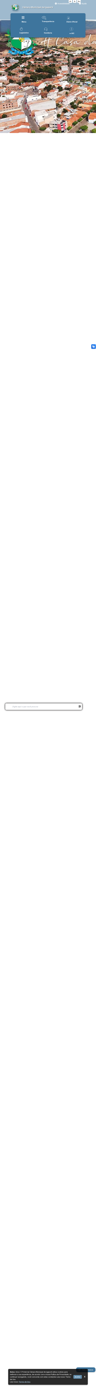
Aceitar (77, 1377)
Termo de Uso (24, 1382)
